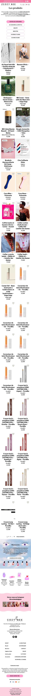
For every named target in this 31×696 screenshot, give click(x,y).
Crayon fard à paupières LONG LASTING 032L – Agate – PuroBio (23, 456)
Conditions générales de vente (15, 691)
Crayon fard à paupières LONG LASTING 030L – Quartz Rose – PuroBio (23, 422)
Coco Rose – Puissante (22, 194)
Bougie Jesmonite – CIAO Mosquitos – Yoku (22, 131)
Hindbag (23, 68)
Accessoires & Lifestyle (15, 24)
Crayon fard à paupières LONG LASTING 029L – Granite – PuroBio (8, 421)
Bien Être (15, 31)
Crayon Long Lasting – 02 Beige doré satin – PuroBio (22, 525)
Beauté (15, 28)
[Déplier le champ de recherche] (21, 4)
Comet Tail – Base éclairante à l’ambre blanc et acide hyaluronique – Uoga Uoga (8, 290)
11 (14, 536)
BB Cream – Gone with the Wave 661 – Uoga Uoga (23, 99)
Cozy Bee (17, 688)
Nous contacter (14, 676)
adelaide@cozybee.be (14, 626)
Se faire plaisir (15, 37)
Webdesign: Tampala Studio (15, 693)
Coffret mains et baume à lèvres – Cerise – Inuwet (8, 225)
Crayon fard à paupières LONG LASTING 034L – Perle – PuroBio (23, 491)
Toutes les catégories (15, 21)
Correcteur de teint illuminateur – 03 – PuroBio (22, 325)
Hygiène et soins (15, 34)
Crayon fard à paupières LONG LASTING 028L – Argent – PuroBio (22, 388)
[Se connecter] (23, 4)
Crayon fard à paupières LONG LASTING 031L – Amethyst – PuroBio (8, 457)
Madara (8, 72)
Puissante (8, 197)
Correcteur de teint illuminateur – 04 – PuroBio (8, 356)
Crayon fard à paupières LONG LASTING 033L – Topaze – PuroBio (8, 491)
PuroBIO (23, 291)
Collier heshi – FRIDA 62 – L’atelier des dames (23, 256)
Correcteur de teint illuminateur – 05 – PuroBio (22, 356)
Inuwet (8, 228)
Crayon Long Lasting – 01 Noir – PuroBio (8, 524)
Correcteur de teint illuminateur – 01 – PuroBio (22, 288)
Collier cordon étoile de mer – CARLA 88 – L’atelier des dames (23, 225)
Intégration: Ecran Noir (15, 694)
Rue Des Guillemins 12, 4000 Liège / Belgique (15, 623)
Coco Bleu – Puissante (8, 194)
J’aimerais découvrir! (15, 558)
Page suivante (20, 536)
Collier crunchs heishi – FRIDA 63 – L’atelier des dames (8, 257)
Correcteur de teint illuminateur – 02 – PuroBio (8, 325)
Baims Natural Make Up (8, 135)
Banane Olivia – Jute (23, 65)
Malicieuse (8, 168)
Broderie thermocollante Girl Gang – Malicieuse (8, 163)
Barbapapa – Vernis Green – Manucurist (8, 99)
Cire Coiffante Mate (23, 161)
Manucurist (8, 103)
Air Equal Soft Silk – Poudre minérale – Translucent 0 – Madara (8, 67)
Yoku (23, 135)
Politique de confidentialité (15, 690)
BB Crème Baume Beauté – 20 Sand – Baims (8, 131)
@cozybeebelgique (15, 599)
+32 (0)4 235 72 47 (14, 625)
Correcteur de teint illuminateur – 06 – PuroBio (8, 387)
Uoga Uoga (23, 103)
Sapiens (23, 164)
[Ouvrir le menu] (29, 4)
